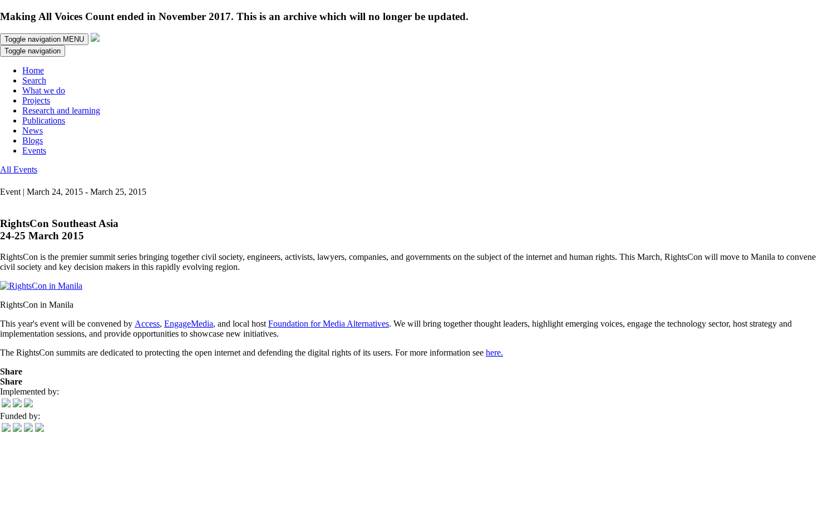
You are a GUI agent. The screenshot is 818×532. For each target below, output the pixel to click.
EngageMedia (188, 323)
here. (494, 352)
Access (147, 323)
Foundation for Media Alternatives (328, 323)
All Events (18, 169)
